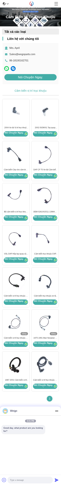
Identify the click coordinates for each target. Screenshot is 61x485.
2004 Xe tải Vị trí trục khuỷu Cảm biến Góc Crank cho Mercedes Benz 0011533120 (16, 128)
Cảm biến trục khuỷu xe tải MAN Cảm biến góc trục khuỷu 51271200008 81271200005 (45, 296)
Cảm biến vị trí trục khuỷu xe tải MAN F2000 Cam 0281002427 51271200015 (16, 338)
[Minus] (56, 411)
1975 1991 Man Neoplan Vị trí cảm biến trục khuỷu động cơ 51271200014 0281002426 (45, 338)
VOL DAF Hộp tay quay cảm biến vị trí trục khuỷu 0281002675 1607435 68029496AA (16, 254)
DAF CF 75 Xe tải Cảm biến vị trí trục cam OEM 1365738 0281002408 (45, 170)
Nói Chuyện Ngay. (30, 77)
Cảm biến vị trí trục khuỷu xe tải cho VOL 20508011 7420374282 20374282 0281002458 (45, 380)
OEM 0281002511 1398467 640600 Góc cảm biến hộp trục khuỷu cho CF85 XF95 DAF (45, 212)
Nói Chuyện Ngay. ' (14, 133)
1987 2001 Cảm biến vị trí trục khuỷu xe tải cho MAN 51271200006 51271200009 (16, 380)
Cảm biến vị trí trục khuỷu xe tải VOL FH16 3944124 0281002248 (16, 296)
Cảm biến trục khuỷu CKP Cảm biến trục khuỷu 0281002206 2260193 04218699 (45, 254)
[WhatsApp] (6, 68)
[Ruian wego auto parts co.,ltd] (31, 3)
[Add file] (4, 480)
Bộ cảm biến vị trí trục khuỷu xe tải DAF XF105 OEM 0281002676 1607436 (16, 212)
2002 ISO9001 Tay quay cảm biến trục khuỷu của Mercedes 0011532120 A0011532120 (45, 128)
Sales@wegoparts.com (22, 54)
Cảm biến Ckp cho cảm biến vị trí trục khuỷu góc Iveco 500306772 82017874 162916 (16, 170)
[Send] (56, 480)
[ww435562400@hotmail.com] (13, 68)
